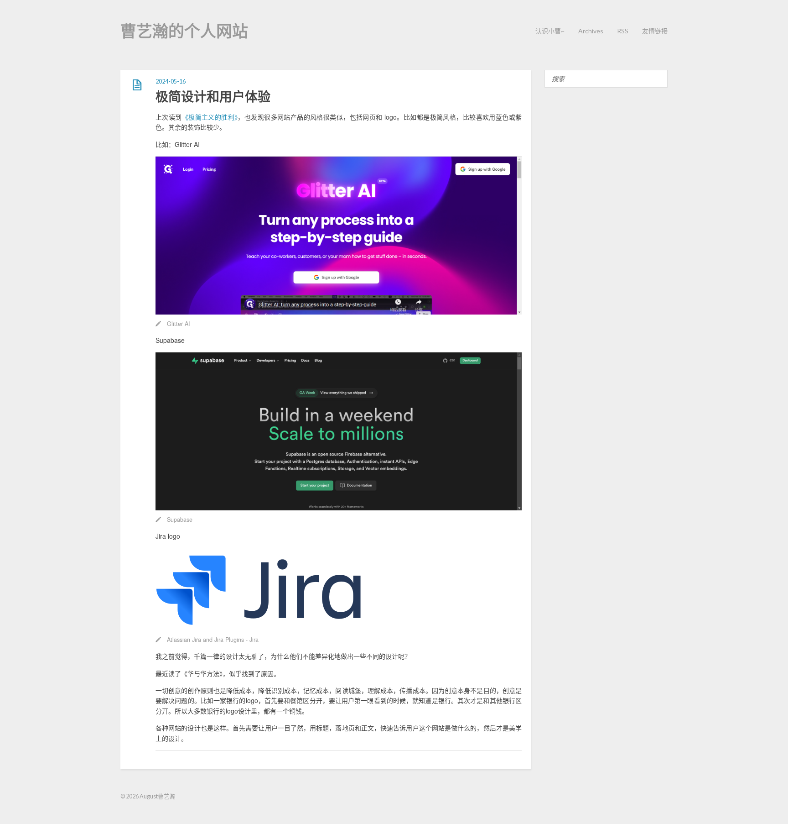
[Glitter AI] (339, 311)
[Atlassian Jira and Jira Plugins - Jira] (260, 627)
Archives (590, 31)
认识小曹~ (550, 31)
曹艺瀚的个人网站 (184, 30)
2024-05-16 (171, 81)
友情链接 (655, 31)
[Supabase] (339, 507)
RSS (622, 31)
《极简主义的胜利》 (210, 116)
